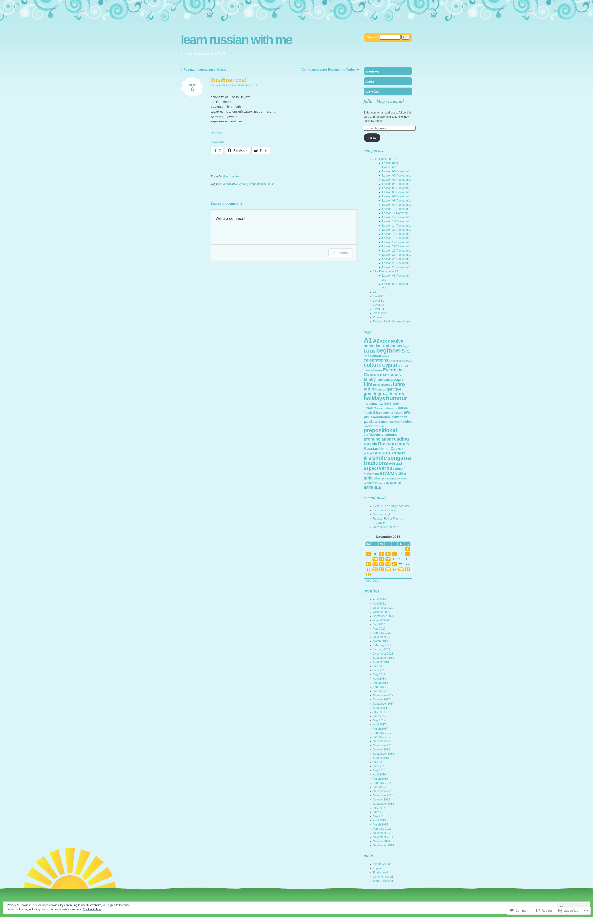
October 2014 (381, 841)
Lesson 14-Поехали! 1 (396, 225)
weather (370, 483)
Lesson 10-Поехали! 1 (396, 209)
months (382, 408)
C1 (407, 351)
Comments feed (383, 876)
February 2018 (382, 687)
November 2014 (383, 837)
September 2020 (383, 616)
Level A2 (378, 296)
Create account (382, 864)
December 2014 (383, 833)
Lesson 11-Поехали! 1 (396, 213)
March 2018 (380, 682)
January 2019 (381, 649)
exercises (390, 374)
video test (379, 478)
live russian (231, 176)
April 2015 (379, 820)
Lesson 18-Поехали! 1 (396, 238)
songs (395, 458)
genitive (394, 389)
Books (370, 81)
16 (368, 564)
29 (407, 569)
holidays (374, 398)
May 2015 (379, 816)
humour (396, 398)
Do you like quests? (385, 527)
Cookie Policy (92, 909)
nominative (382, 417)
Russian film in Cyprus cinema (392, 321)
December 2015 (383, 791)
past (368, 421)
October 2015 (381, 799)
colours (407, 360)
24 (375, 569)
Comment (340, 253)
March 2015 (380, 824)
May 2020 (379, 628)
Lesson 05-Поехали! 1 (396, 188)
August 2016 (381, 757)
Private (377, 317)
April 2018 (379, 678)
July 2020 (379, 624)
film (368, 384)
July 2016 (379, 762)
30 (368, 574)
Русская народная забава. (204, 69)
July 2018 (379, 666)
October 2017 (381, 699)
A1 (220, 184)
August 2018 (381, 662)
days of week (373, 370)
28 (401, 569)
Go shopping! (381, 514)
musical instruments (378, 412)
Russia (370, 444)
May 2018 (379, 674)
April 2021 (379, 603)
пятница (372, 487)
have (386, 394)
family (370, 379)
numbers (399, 417)
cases (243, 184)
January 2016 (381, 787)
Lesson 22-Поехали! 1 (396, 250)
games (381, 389)
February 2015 (382, 828)
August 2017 (381, 707)
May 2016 (379, 770)
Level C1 (378, 309)
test (407, 458)
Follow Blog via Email (384, 101)
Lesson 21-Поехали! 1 (396, 246)
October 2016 (381, 749)
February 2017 (382, 732)
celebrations (376, 360)
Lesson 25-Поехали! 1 (396, 259)
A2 (376, 341)
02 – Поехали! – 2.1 (385, 271)
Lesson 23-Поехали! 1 (396, 254)
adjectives (374, 345)
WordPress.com (383, 880)
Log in (377, 868)
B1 (366, 351)
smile (270, 184)
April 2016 (379, 774)
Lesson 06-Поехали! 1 (396, 192)
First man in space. (385, 510)
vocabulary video (396, 478)
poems (387, 421)
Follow (372, 137)
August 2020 (381, 620)
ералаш (394, 482)
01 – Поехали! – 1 (384, 159)
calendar (374, 356)
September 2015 (383, 803)
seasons (383, 453)
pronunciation (377, 439)
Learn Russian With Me (236, 39)
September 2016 (383, 753)
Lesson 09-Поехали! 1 (396, 204)
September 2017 (383, 703)
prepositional (257, 184)
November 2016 (383, 745)
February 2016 (382, 783)
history (397, 393)
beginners (390, 350)
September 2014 (383, 845)
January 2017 (381, 737)
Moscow (392, 408)
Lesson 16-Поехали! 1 (396, 234)
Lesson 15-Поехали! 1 (396, 229)
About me (372, 71)
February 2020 (382, 632)
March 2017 (380, 728)
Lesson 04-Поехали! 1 (396, 184)
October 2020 (381, 612)
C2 (365, 356)
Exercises (372, 91)
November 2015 (383, 795)
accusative (230, 184)
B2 (372, 351)
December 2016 (383, 741)
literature (370, 408)
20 (394, 564)
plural (376, 422)
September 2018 (383, 657)
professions (372, 434)
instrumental (374, 403)
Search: (373, 37)
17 (375, 564)
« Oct (367, 580)
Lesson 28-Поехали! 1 (396, 267)
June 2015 (379, 812)
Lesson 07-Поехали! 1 (396, 196)
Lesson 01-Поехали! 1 (396, 171)
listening (391, 403)
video (386, 473)
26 (388, 569)
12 (388, 559)
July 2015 (379, 808)
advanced (394, 345)
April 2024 (379, 599)
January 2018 (381, 691)
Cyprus (390, 365)
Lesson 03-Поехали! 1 (396, 179)
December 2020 (383, 607)
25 (381, 569)
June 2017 (379, 716)
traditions (376, 463)
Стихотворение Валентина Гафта (329, 69)
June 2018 (379, 670)
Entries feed (380, 872)
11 (381, 559)
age (406, 346)
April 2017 (379, 724)
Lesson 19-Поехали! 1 (396, 242)
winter (381, 483)
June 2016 (379, 766)
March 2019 (380, 641)
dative (403, 365)
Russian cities (393, 443)
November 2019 (383, 637)
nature (398, 412)
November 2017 (383, 695)
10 (375, 559)
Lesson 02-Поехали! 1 (396, 175)
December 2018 (383, 653)
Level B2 (378, 304)
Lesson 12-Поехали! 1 (396, 217)
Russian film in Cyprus (384, 449)
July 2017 (379, 712)
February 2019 (382, 645)
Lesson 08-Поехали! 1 (396, 200)
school (368, 453)
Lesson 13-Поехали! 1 (396, 221)
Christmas (395, 360)
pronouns (389, 434)
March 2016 (380, 778)
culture (373, 365)
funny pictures (382, 384)
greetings (373, 393)
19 (388, 564)
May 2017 (379, 720)
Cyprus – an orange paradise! (391, 506)
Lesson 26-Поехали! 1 (396, 263)
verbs (385, 468)
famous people (390, 379)
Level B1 (378, 300)
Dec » (376, 580)
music (403, 408)
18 (381, 564)
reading (400, 438)
